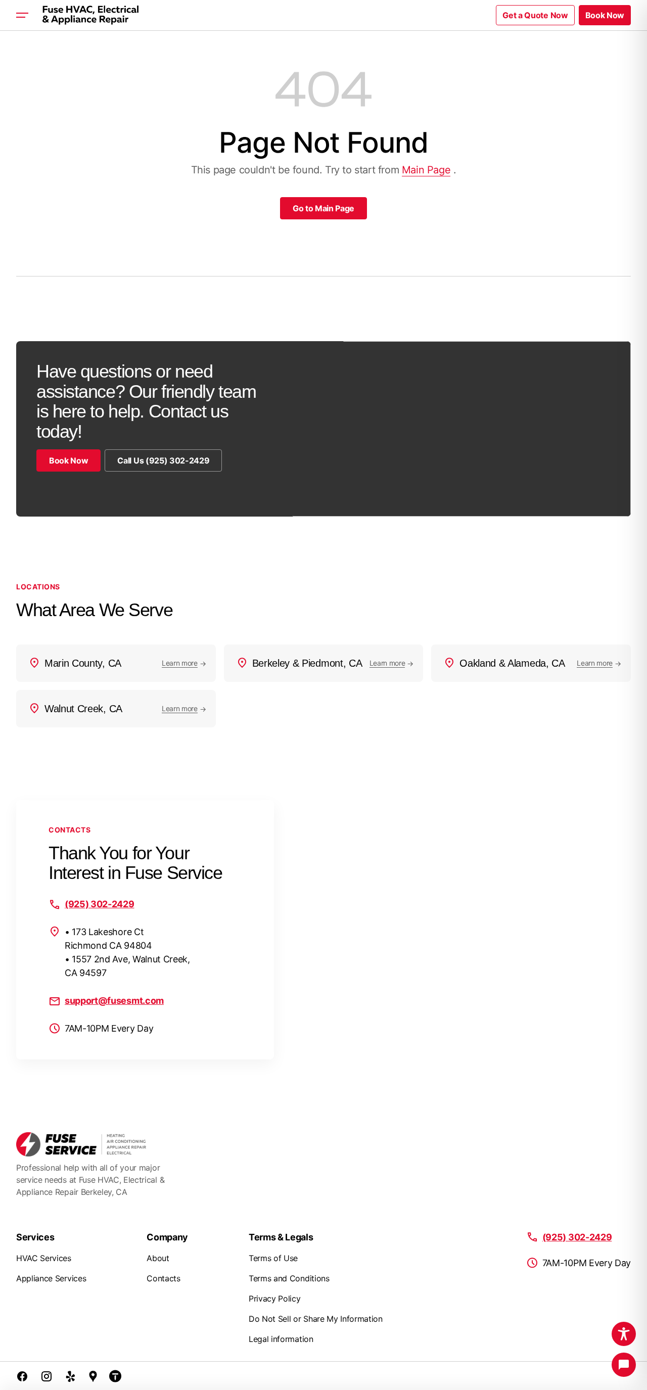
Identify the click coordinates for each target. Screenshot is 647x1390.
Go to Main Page (323, 208)
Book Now (68, 460)
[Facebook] (22, 1376)
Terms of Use (273, 1258)
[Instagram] (46, 1376)
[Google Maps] (93, 1376)
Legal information (281, 1339)
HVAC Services (43, 1258)
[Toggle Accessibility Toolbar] (624, 1334)
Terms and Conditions (289, 1278)
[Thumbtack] (115, 1376)
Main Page (426, 170)
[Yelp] (71, 1376)
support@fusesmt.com (114, 1000)
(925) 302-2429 (99, 904)
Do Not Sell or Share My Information (316, 1319)
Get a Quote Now (535, 15)
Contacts (163, 1278)
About (158, 1258)
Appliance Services (51, 1278)
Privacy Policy (275, 1298)
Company (167, 1237)
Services (35, 1237)
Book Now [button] (604, 15)
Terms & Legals (281, 1237)
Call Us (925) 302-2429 (163, 460)
